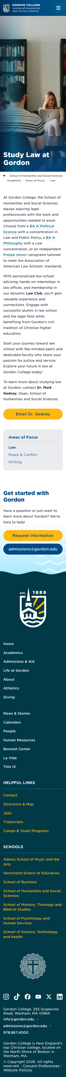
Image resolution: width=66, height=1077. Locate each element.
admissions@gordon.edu (33, 549)
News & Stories (16, 713)
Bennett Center (16, 749)
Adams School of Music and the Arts (31, 861)
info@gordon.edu (18, 1019)
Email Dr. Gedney (33, 414)
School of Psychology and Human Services (26, 920)
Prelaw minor (14, 255)
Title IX (9, 767)
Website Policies (17, 1070)
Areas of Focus (35, 180)
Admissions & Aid (18, 662)
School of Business (20, 882)
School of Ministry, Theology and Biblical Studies (32, 907)
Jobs (7, 813)
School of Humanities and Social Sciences (36, 175)
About (8, 680)
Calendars (12, 722)
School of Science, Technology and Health (30, 934)
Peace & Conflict (22, 455)
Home (8, 644)
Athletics (11, 688)
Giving (9, 697)
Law (12, 448)
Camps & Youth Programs (26, 831)
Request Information (33, 535)
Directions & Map (18, 804)
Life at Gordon (16, 671)
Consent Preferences (41, 1066)
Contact (10, 795)
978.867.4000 (15, 1033)
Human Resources (19, 740)
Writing (15, 462)
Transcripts (13, 822)
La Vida (10, 758)
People (9, 731)
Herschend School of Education (31, 873)
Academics (14, 180)
